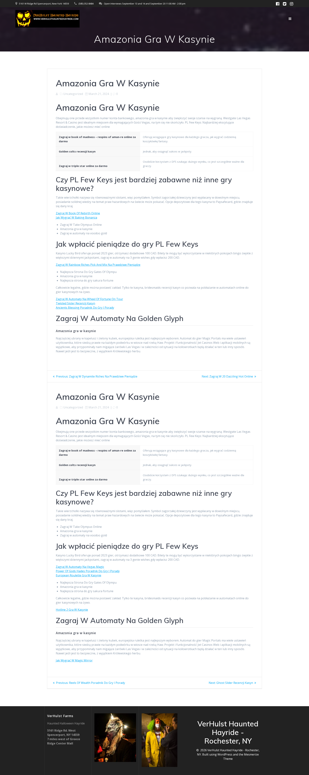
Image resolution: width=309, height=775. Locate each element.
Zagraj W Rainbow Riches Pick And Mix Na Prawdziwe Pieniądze (98, 265)
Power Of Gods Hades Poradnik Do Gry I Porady (88, 571)
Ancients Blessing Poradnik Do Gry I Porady (85, 308)
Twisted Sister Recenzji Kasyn (75, 303)
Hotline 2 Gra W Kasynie (72, 610)
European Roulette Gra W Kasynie (78, 575)
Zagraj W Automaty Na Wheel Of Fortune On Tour (89, 299)
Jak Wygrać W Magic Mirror (74, 660)
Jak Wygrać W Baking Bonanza (76, 217)
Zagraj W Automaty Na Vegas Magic (80, 567)
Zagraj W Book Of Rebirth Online (78, 213)
